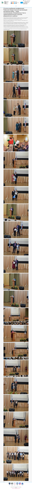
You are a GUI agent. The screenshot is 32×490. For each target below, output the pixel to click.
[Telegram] (14, 3)
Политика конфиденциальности (16, 488)
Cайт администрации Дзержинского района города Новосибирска (6, 2)
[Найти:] (18, 2)
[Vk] (11, 3)
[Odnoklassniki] (13, 3)
